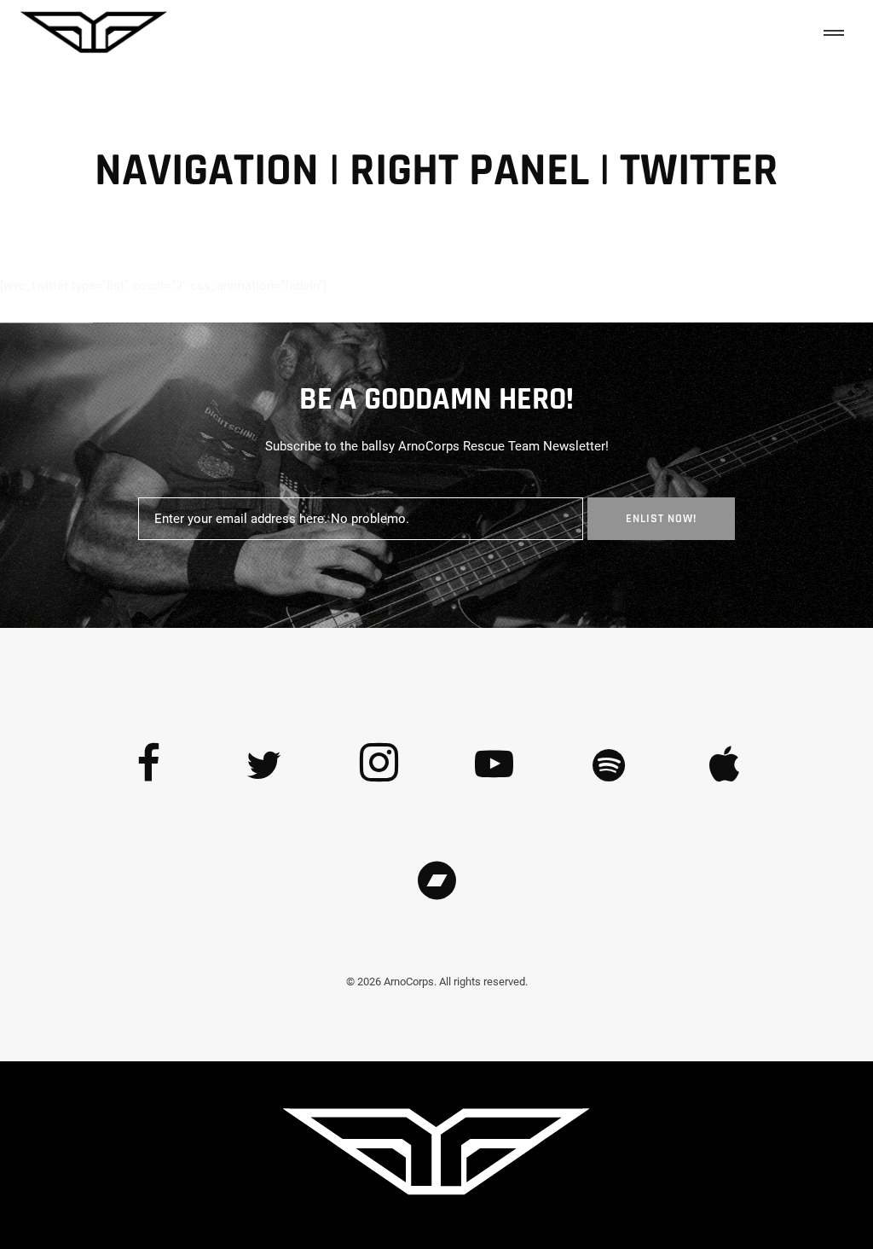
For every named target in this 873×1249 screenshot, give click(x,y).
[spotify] (609, 766)
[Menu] (830, 35)
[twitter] (264, 766)
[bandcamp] (436, 881)
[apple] (724, 766)
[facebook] (149, 766)
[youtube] (494, 783)
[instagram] (379, 766)
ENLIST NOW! (661, 518)
